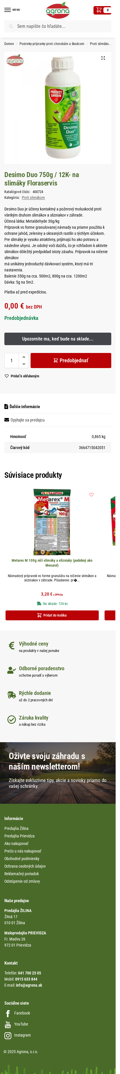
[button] (102, 10)
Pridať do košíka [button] (55, 615)
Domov (9, 44)
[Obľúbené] (91, 494)
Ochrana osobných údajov (25, 866)
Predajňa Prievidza (19, 836)
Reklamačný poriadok (21, 873)
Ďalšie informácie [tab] (25, 406)
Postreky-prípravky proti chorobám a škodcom (52, 44)
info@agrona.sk (29, 985)
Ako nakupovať (16, 843)
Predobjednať (74, 360)
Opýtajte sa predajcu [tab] (27, 420)
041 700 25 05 (29, 973)
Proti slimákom (100, 44)
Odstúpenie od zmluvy (22, 881)
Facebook (22, 1013)
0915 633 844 (26, 979)
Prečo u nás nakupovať (22, 851)
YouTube (21, 1024)
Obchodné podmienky (21, 858)
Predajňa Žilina (16, 828)
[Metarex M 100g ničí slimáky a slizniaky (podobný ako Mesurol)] (52, 522)
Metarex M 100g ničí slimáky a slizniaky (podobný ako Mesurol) (52, 562)
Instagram (22, 1035)
